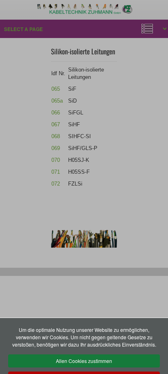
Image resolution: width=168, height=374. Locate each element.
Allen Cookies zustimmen (84, 360)
